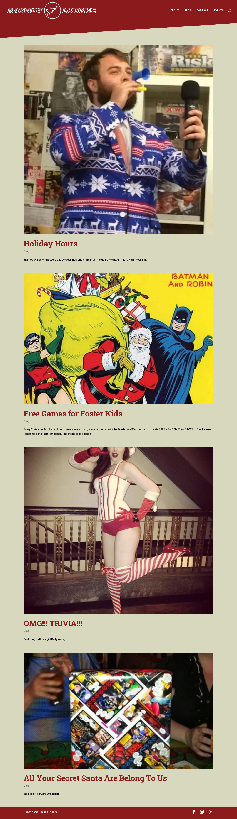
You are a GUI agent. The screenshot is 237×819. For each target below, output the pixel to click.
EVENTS (219, 10)
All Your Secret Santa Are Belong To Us (95, 778)
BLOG (188, 10)
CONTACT (202, 10)
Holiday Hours (50, 243)
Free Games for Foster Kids (73, 413)
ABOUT (175, 10)
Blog (26, 251)
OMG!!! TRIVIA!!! (53, 623)
